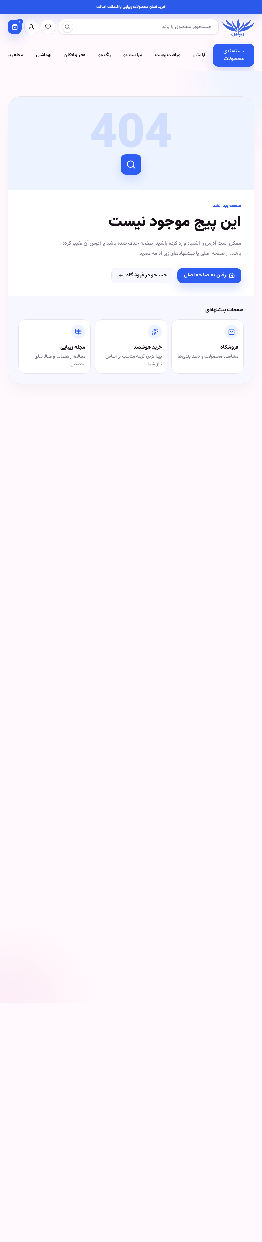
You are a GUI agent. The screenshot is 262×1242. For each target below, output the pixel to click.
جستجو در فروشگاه (146, 275)
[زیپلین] (238, 27)
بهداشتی (43, 55)
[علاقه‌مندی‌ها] (48, 27)
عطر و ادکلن (75, 55)
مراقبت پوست (168, 55)
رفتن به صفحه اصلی (205, 275)
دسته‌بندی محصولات (233, 55)
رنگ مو (104, 55)
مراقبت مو (132, 55)
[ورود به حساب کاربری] (31, 27)
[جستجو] (67, 27)
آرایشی (199, 55)
